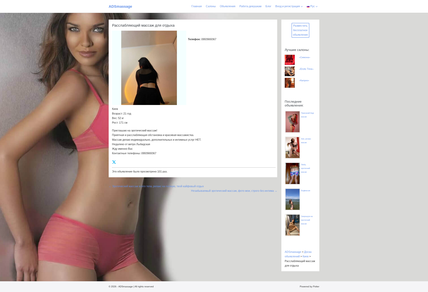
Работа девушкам (250, 6)
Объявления (227, 6)
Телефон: (194, 39)
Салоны (211, 6)
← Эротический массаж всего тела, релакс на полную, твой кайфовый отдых (156, 186)
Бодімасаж (305, 191)
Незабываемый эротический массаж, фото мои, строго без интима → (234, 190)
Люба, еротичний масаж (305, 168)
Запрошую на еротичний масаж (307, 220)
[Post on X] (114, 162)
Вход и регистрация (287, 6)
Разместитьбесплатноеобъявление (300, 30)
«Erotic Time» (306, 68)
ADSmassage (120, 6)
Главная (196, 6)
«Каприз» (304, 80)
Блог (268, 6)
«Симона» (304, 57)
